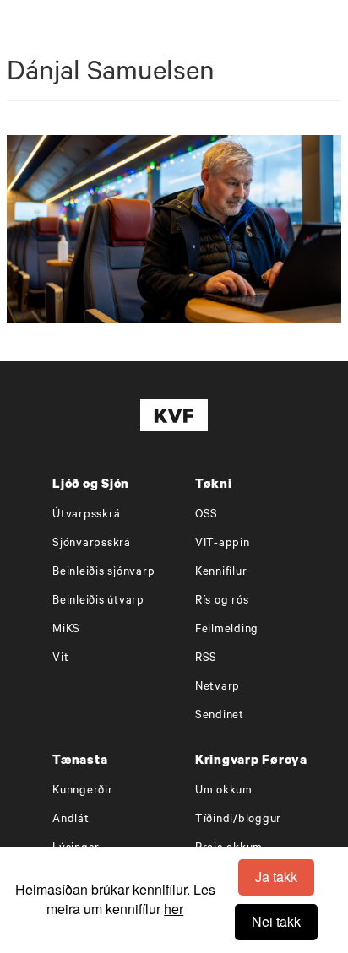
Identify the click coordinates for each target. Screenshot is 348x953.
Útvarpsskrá (86, 515)
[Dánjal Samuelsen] (174, 229)
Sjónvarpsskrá (91, 544)
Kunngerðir (82, 791)
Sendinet (219, 716)
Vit (60, 658)
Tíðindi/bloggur (238, 820)
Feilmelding (226, 630)
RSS (206, 658)
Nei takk (276, 921)
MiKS (66, 630)
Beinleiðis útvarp (98, 601)
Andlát (71, 820)
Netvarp (217, 687)
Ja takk (276, 876)
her (173, 908)
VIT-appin (222, 544)
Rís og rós (222, 601)
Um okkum (224, 791)
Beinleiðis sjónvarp (103, 572)
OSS (206, 515)
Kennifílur (221, 572)
